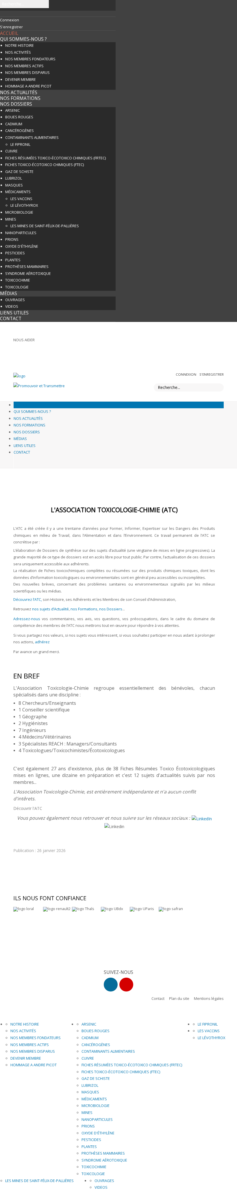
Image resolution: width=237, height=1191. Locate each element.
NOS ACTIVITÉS (18, 52)
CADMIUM (13, 123)
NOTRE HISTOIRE (19, 45)
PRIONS (11, 239)
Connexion (186, 374)
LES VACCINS (21, 198)
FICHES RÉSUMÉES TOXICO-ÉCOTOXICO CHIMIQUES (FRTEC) (55, 158)
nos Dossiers (110, 609)
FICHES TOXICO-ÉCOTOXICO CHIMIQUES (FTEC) (44, 164)
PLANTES (13, 259)
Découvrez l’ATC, (27, 599)
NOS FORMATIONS (20, 98)
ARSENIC (12, 110)
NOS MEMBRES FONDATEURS (30, 58)
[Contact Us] (126, 984)
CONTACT (10, 319)
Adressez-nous (26, 618)
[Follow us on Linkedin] (111, 984)
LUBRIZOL (13, 178)
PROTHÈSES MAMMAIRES (27, 266)
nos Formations (84, 609)
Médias (8, 293)
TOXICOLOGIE (17, 287)
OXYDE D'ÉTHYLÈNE (21, 246)
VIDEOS (11, 306)
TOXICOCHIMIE (17, 280)
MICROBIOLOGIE (19, 212)
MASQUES (14, 185)
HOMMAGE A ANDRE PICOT (28, 86)
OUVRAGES (15, 299)
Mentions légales (209, 998)
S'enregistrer (211, 374)
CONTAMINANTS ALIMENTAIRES (32, 137)
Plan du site (179, 998)
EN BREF (26, 676)
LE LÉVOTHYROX (24, 205)
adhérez (42, 641)
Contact (157, 998)
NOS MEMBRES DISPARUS (27, 72)
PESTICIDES (15, 253)
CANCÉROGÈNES (19, 130)
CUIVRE (11, 151)
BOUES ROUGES (19, 117)
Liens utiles (14, 313)
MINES (10, 219)
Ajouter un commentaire (42, 844)
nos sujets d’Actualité (50, 609)
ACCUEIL (9, 33)
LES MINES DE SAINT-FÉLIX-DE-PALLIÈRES (44, 225)
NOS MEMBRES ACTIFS (24, 65)
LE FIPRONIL (20, 144)
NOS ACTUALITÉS (18, 93)
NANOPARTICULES (20, 232)
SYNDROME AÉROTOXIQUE (28, 273)
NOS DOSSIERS (16, 104)
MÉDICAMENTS (18, 191)
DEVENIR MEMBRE (20, 79)
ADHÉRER (213, 341)
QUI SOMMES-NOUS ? (23, 39)
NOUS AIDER (24, 339)
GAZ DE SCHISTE (19, 171)
